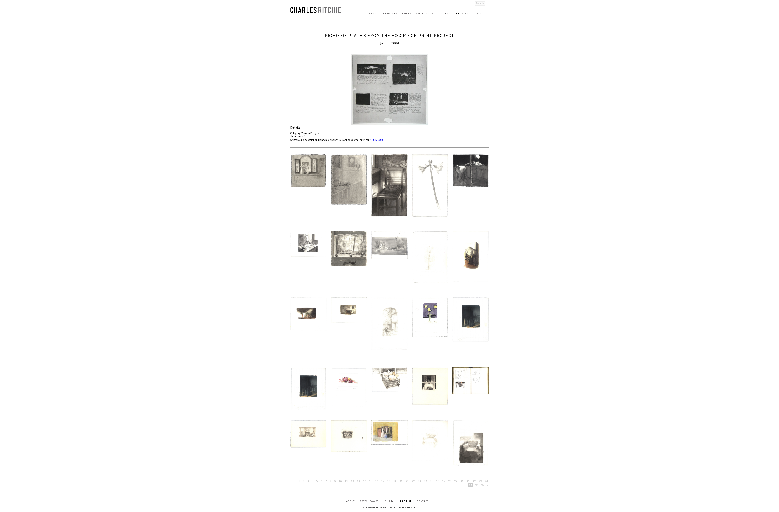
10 (340, 481)
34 (486, 481)
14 (364, 481)
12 (352, 481)
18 (389, 481)
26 (437, 481)
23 (419, 481)
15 (370, 481)
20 (401, 481)
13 (358, 481)
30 (462, 481)
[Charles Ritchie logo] (315, 12)
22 (413, 481)
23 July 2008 (376, 140)
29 (455, 481)
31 (468, 481)
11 (346, 481)
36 (476, 485)
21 (407, 481)
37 (482, 485)
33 (480, 481)
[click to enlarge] (389, 89)
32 (474, 481)
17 (382, 481)
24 (425, 481)
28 (449, 481)
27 (443, 481)
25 (431, 481)
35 (470, 485)
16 (376, 481)
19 (395, 481)
